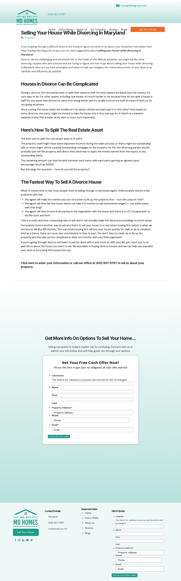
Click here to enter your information (45, 263)
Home (52, 29)
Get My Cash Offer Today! (59, 436)
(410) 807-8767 (57, 14)
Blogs (124, 29)
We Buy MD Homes (44, 229)
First (54, 395)
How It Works (91, 517)
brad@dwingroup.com (134, 5)
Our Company (98, 29)
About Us (81, 29)
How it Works (65, 29)
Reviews (113, 29)
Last (54, 403)
